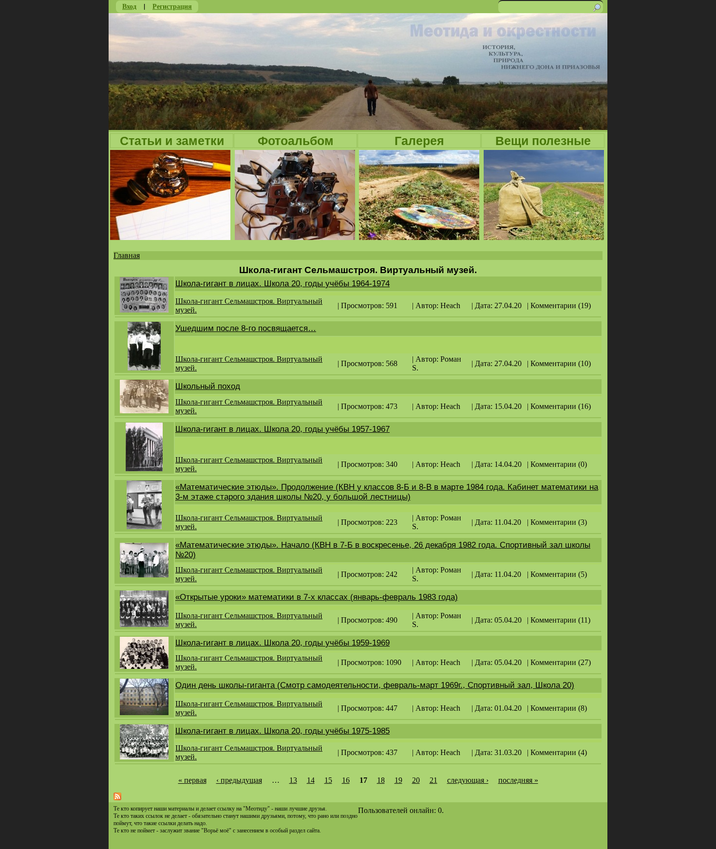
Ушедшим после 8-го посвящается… (245, 328)
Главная (126, 255)
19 (398, 780)
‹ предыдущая (239, 780)
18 (381, 780)
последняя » (518, 780)
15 (328, 780)
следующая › (468, 780)
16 (346, 780)
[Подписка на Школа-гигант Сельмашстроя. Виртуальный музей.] (117, 798)
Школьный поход (207, 386)
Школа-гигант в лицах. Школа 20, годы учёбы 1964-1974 (282, 283)
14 (311, 780)
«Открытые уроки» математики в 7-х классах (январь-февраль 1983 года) (316, 597)
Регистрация (172, 6)
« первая (192, 780)
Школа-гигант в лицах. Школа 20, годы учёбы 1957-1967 (282, 429)
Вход (129, 6)
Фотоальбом (296, 141)
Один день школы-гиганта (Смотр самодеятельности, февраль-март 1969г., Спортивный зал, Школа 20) (374, 685)
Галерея (419, 141)
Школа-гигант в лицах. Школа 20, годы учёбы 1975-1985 (282, 731)
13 (293, 780)
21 (433, 780)
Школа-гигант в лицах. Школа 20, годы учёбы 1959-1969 (282, 642)
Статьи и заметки (172, 141)
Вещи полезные (543, 141)
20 (416, 780)
